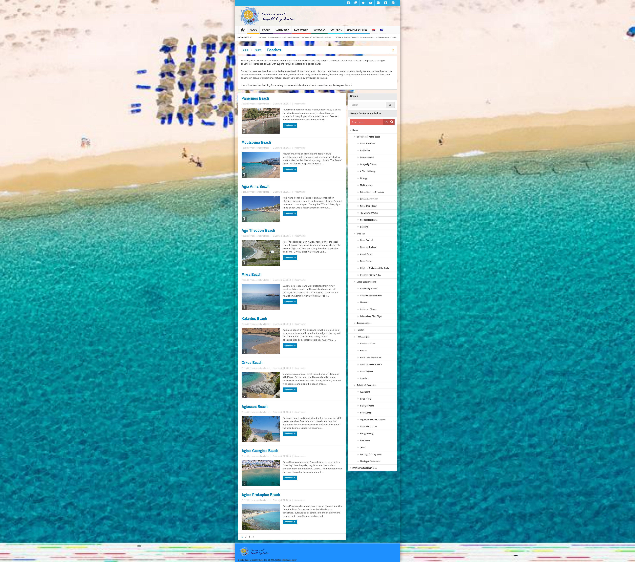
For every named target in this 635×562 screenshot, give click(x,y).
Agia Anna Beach (256, 186)
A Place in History (367, 171)
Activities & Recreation (366, 385)
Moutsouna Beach (256, 142)
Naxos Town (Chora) (368, 206)
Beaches (360, 330)
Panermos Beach (255, 98)
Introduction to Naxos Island (368, 136)
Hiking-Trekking (366, 433)
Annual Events (366, 254)
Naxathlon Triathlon (368, 247)
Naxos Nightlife (366, 371)
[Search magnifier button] (392, 122)
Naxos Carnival (366, 240)
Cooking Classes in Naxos (371, 364)
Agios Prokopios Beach (261, 494)
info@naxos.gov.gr (289, 560)
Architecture (365, 150)
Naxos (253, 29)
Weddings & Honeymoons (371, 454)
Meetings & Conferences (370, 461)
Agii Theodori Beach (258, 230)
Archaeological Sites (368, 288)
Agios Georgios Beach (260, 450)
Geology (363, 178)
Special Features (357, 29)
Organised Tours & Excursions (373, 419)
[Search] (390, 105)
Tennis (363, 447)
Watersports (365, 391)
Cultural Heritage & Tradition (372, 192)
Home (245, 50)
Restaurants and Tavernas (371, 357)
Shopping (364, 227)
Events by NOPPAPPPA (370, 275)
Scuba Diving (365, 412)
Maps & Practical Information (364, 468)
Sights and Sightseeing (366, 282)
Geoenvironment (367, 157)
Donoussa (319, 29)
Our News (336, 29)
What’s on (361, 233)
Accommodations (364, 323)
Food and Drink (363, 337)
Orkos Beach (252, 362)
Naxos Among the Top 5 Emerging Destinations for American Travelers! (294, 37)
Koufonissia (301, 29)
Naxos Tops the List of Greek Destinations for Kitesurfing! (357, 37)
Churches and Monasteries (371, 295)
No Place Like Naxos (369, 220)
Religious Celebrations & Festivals (374, 268)
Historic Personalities (369, 199)
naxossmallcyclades (260, 104)
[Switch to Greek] (382, 30)
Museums (364, 302)
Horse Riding (365, 398)
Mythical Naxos (366, 185)
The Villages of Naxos (369, 213)
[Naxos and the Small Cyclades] (268, 16)
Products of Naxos (367, 343)
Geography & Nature (368, 164)
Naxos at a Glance (367, 143)
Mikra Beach (251, 274)
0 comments (300, 104)
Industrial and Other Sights (371, 316)
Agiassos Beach (255, 406)
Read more (289, 125)
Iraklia (266, 29)
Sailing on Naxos (367, 405)
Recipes (363, 350)
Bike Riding (365, 440)
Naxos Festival (366, 261)
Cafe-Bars (364, 378)
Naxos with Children (368, 426)
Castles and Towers (368, 309)
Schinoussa (282, 29)
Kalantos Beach (254, 318)
